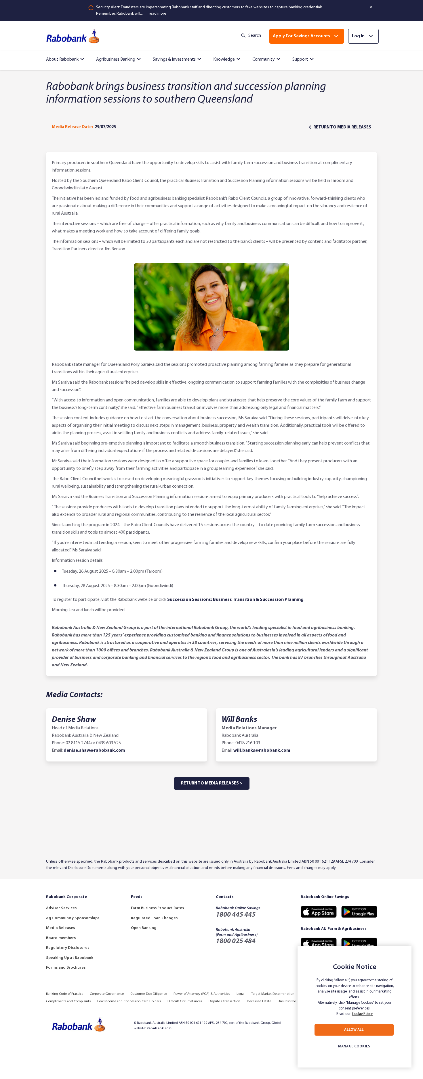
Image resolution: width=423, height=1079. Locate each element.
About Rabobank (62, 59)
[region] (354, 1007)
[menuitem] (66, 58)
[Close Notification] (371, 6)
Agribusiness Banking (115, 59)
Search (254, 35)
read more (157, 13)
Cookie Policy (362, 1014)
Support (300, 59)
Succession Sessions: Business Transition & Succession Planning (235, 599)
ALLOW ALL (354, 1030)
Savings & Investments (174, 59)
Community (263, 59)
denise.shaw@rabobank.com (94, 750)
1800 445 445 (236, 914)
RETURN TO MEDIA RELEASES (342, 127)
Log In (358, 36)
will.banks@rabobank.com (261, 750)
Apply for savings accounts (301, 36)
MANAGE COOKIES (354, 1046)
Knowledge (224, 59)
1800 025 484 (236, 941)
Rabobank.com (159, 1028)
